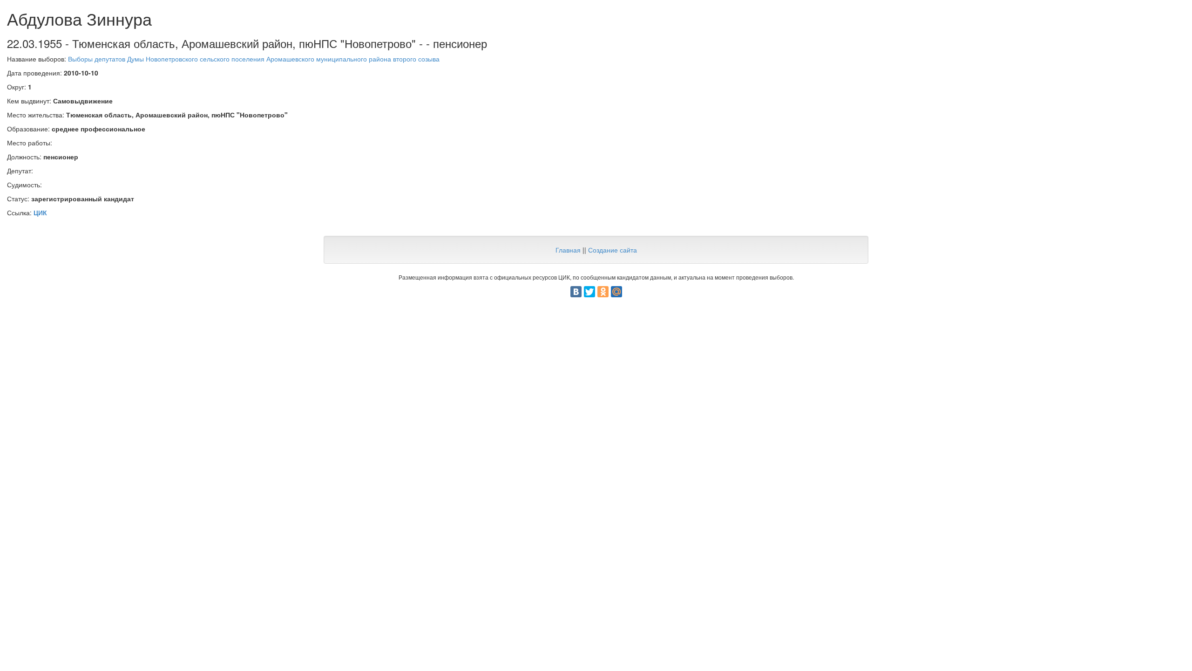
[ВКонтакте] (576, 291)
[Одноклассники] (603, 291)
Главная (568, 249)
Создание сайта (612, 249)
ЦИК (40, 212)
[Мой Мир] (616, 291)
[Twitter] (589, 291)
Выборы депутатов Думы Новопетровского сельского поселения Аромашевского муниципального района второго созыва (254, 58)
